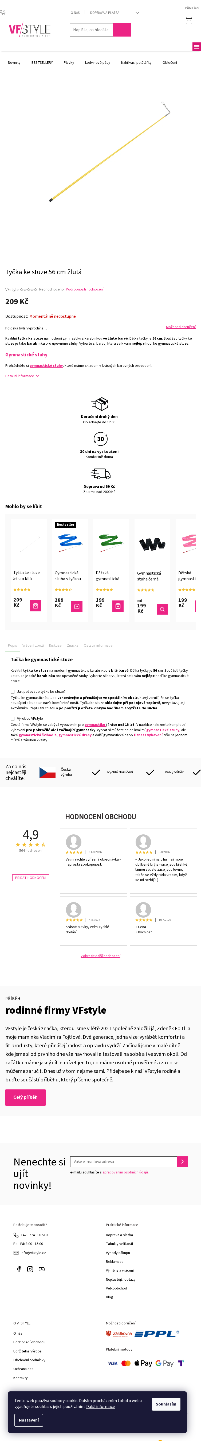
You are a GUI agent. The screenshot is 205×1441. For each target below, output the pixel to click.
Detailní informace (19, 376)
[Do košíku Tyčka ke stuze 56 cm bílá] (35, 605)
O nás (75, 12)
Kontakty (20, 1378)
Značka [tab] (72, 645)
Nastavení (29, 1420)
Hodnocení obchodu (29, 1342)
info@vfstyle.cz (33, 1253)
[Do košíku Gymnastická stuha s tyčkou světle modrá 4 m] (76, 606)
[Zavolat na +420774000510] (8, 12)
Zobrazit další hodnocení (100, 956)
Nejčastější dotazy (121, 1279)
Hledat (122, 30)
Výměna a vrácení (120, 1270)
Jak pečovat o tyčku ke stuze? (41, 691)
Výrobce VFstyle (30, 718)
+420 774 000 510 (34, 1235)
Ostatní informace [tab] (98, 645)
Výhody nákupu (118, 1253)
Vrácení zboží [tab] (33, 645)
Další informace (100, 1407)
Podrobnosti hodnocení (85, 289)
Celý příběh (25, 1097)
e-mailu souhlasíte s (109, 1172)
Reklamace (115, 1261)
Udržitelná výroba (27, 1351)
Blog (109, 1297)
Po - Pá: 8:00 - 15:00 (28, 1244)
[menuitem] (14, 62)
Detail (162, 609)
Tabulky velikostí (119, 1244)
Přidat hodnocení (30, 878)
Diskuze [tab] (55, 645)
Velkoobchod (116, 1288)
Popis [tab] (12, 645)
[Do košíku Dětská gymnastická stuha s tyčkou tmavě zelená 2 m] (118, 606)
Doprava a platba (104, 12)
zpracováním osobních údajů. (125, 1172)
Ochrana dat (23, 1369)
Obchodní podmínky (29, 1360)
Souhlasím (166, 1404)
